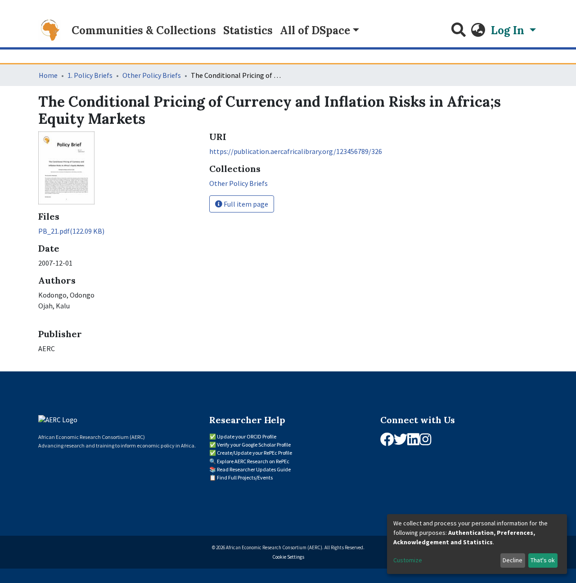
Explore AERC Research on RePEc (253, 461)
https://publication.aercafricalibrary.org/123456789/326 (295, 151)
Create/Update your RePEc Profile (254, 452)
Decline (512, 560)
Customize (407, 560)
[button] (478, 31)
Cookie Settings (288, 557)
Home (48, 75)
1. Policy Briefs (90, 75)
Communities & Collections (144, 30)
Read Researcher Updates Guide (254, 469)
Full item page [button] (245, 203)
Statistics (248, 30)
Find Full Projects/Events (245, 477)
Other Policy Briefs (151, 75)
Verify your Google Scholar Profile (254, 444)
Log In (509, 30)
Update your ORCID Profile (246, 436)
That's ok (543, 560)
